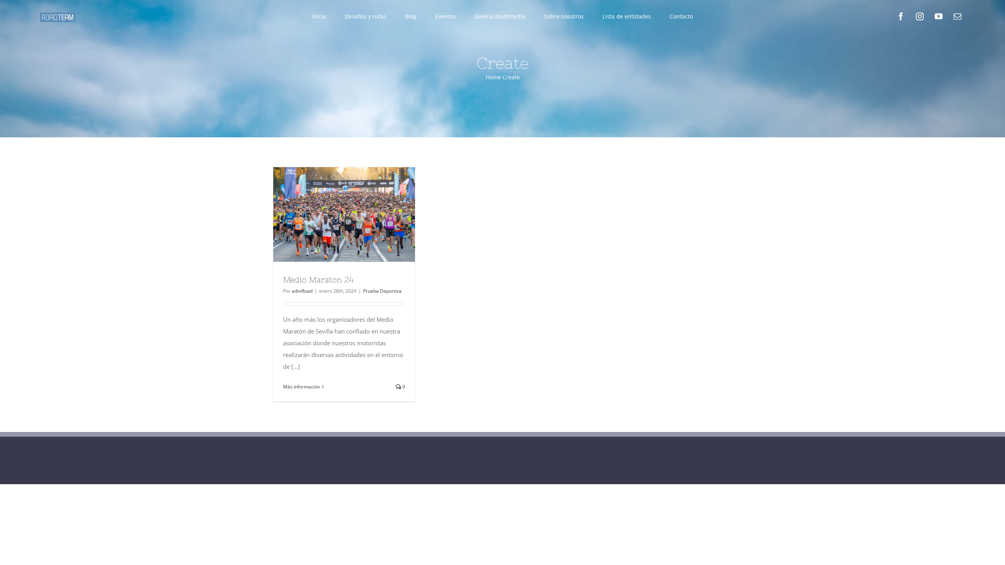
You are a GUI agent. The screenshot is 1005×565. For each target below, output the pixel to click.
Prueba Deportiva (382, 291)
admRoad (302, 291)
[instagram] (919, 16)
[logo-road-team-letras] (57, 15)
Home (493, 77)
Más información (301, 386)
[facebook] (901, 16)
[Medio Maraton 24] (344, 214)
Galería (358, 214)
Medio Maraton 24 (330, 214)
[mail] (957, 16)
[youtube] (938, 16)
